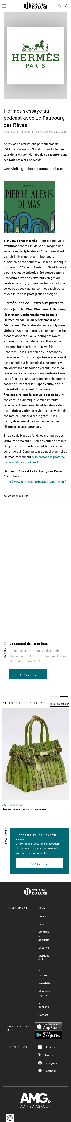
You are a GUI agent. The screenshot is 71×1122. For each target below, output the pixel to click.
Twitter (49, 1055)
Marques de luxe (43, 957)
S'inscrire (28, 674)
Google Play (48, 1035)
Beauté (42, 924)
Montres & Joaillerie (43, 936)
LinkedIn (50, 1047)
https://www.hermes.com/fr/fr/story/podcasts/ (35, 481)
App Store (48, 1026)
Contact (43, 1015)
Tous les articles (59, 704)
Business (44, 916)
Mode (41, 908)
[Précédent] (54, 696)
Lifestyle (43, 947)
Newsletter (44, 983)
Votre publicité (43, 1005)
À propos (42, 973)
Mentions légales (44, 993)
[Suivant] (64, 696)
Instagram (51, 1063)
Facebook (50, 1071)
